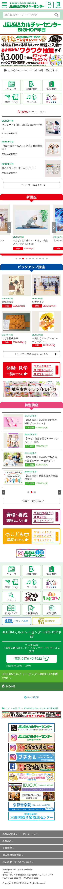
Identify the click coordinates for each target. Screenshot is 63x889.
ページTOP (33, 697)
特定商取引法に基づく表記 (17, 862)
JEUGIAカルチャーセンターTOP (20, 833)
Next (54, 227)
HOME (10, 686)
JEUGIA (7, 841)
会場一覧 (16, 708)
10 (47, 258)
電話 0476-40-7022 (28, 658)
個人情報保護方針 (12, 855)
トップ (6, 708)
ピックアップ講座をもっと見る (31, 354)
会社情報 (7, 848)
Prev (9, 227)
